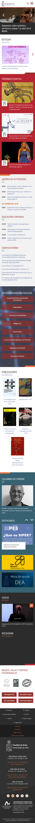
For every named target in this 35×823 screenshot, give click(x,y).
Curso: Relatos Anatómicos (16, 235)
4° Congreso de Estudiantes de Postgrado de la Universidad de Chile (17, 279)
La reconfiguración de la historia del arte (9, 401)
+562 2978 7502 (23, 788)
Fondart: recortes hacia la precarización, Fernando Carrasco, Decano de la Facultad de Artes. (17, 510)
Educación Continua (10, 714)
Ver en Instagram (7, 636)
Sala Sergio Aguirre (26, 701)
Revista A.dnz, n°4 (25, 399)
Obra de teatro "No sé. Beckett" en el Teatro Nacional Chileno (20, 137)
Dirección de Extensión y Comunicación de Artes (17, 820)
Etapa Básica (17, 307)
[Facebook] (22, 795)
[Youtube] (12, 795)
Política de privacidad (17, 735)
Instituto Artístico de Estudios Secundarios (17, 299)
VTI (16, 819)
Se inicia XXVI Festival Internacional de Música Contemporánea (14, 67)
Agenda (27, 710)
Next (31, 15)
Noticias (9, 710)
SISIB (13, 819)
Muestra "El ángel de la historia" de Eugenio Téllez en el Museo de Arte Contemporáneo (21, 107)
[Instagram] (8, 795)
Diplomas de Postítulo (17, 348)
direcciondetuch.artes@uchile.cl (18, 777)
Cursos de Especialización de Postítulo (17, 340)
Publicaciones (27, 718)
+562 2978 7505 (12, 788)
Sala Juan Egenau (9, 701)
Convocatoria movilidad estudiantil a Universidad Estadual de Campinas (14, 256)
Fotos (27, 714)
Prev (4, 15)
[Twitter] (17, 795)
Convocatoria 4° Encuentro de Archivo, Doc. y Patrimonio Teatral (17, 274)
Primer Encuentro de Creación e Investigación (10, 431)
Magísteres (17, 324)
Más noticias (5, 42)
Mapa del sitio (17, 732)
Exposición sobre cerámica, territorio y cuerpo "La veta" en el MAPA (16, 28)
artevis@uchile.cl (17, 790)
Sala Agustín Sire (9, 694)
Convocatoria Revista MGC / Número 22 (15, 269)
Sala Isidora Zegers (26, 694)
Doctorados (17, 332)
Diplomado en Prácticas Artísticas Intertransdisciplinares (18, 230)
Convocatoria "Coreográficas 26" (13, 266)
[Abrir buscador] (27, 3)
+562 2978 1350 (23, 762)
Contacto (17, 726)
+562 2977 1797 (23, 775)
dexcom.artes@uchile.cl (17, 764)
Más (3, 182)
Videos (10, 718)
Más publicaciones (7, 375)
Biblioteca (18, 722)
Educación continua (17, 356)
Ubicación (17, 729)
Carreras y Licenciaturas (17, 315)
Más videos (5, 600)
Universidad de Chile (22, 819)
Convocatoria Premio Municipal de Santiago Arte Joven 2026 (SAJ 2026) (16, 261)
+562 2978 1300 (12, 762)
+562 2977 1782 (12, 775)
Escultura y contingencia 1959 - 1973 (25, 431)
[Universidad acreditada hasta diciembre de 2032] (17, 807)
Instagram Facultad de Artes (17, 651)
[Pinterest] (26, 795)
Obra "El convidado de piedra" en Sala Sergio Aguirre (20, 166)
